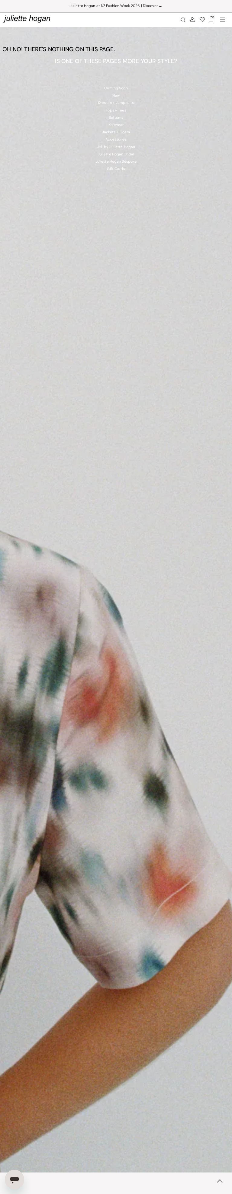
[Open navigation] (223, 20)
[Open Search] (183, 20)
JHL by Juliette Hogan (116, 147)
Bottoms (116, 118)
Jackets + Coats (116, 132)
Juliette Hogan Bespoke (116, 162)
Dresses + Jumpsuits (116, 103)
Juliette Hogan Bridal (116, 154)
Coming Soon (115, 88)
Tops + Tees (116, 110)
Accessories (115, 139)
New (116, 96)
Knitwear (116, 125)
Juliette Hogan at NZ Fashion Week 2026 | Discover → (116, 6)
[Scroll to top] (220, 1182)
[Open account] (192, 19)
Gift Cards (116, 169)
